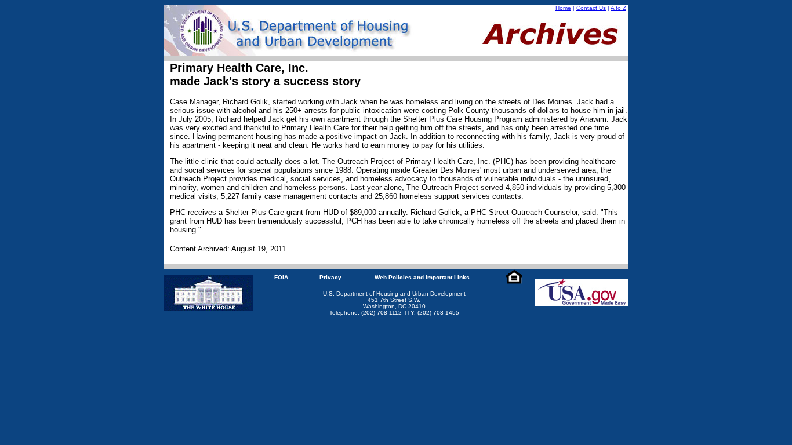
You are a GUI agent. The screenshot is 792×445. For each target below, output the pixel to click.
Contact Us (591, 8)
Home (563, 8)
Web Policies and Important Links (422, 277)
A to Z (618, 8)
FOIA (281, 277)
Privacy (330, 277)
